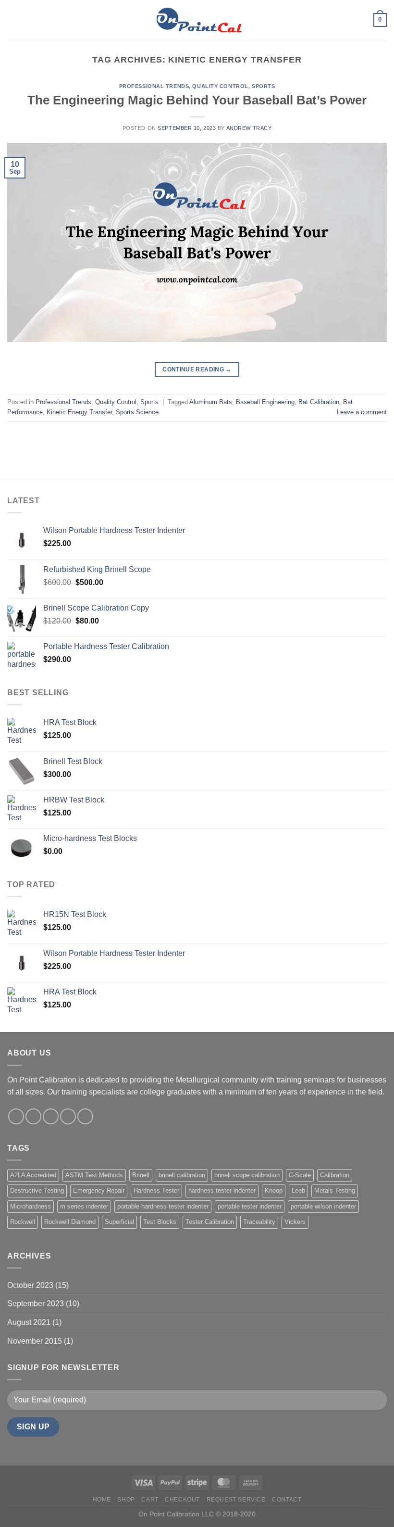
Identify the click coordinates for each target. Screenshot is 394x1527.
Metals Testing (334, 1190)
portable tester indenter (250, 1206)
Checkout (182, 1499)
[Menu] (13, 20)
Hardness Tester (156, 1190)
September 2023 (35, 1303)
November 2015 (34, 1341)
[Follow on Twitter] (33, 1116)
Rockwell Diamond (70, 1221)
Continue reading (197, 369)
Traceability (259, 1221)
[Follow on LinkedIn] (68, 1116)
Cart (149, 1499)
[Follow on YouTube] (85, 1116)
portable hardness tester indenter (163, 1206)
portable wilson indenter (323, 1206)
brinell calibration (182, 1175)
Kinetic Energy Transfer (79, 412)
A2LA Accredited (33, 1175)
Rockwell (22, 1221)
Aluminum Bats (210, 402)
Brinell (140, 1175)
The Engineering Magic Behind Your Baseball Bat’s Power (197, 100)
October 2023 (30, 1285)
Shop (126, 1499)
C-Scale (300, 1175)
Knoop (274, 1190)
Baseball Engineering (265, 402)
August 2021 (28, 1322)
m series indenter (84, 1206)
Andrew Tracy (249, 128)
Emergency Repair (98, 1190)
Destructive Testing (37, 1190)
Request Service (236, 1499)
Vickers (295, 1221)
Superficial (119, 1221)
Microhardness (30, 1206)
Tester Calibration (209, 1221)
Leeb (298, 1190)
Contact (286, 1499)
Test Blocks (159, 1221)
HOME (102, 1499)
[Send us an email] (51, 1116)
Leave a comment (362, 412)
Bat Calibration (318, 402)
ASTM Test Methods (94, 1175)
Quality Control (220, 86)
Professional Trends (154, 86)
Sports (263, 86)
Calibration (334, 1175)
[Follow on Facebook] (16, 1116)
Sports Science (137, 412)
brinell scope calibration (247, 1175)
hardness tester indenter (222, 1190)
